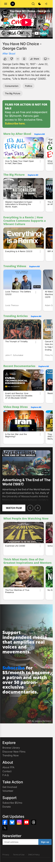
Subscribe (13, 668)
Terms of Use (18, 854)
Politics (28, 86)
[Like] (4, 59)
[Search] (33, 4)
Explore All (39, 134)
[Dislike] (11, 59)
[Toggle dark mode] (40, 4)
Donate (6, 806)
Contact (6, 771)
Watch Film (14, 507)
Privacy (5, 854)
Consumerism (11, 86)
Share (36, 58)
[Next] (38, 508)
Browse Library (11, 747)
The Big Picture (12, 93)
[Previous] (30, 508)
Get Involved (9, 787)
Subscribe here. (15, 123)
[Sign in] (46, 4)
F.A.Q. (5, 775)
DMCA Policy (34, 854)
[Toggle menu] (5, 4)
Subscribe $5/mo (12, 802)
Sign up (45, 842)
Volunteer (7, 790)
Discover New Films (13, 751)
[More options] (40, 161)
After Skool (8, 53)
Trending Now (10, 755)
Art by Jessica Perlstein (39, 721)
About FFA (8, 767)
